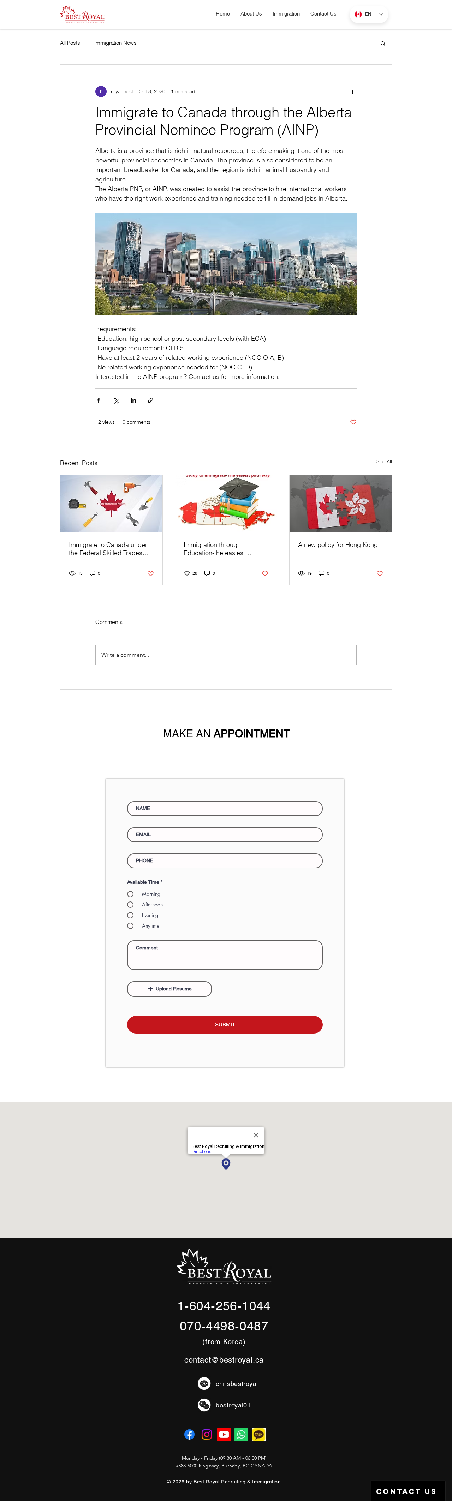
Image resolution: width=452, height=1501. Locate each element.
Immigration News (115, 43)
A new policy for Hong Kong (338, 545)
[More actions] (352, 91)
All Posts (70, 43)
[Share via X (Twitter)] (116, 400)
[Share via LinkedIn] (133, 400)
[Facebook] (189, 1434)
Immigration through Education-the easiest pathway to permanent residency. (215, 549)
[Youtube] (224, 1434)
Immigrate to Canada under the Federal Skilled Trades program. (108, 549)
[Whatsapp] (241, 1434)
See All (384, 461)
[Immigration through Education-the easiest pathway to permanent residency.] (226, 503)
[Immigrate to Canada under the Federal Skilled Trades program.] (111, 503)
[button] (286, 14)
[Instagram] (207, 1434)
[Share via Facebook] (98, 400)
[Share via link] (150, 400)
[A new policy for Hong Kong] (341, 503)
